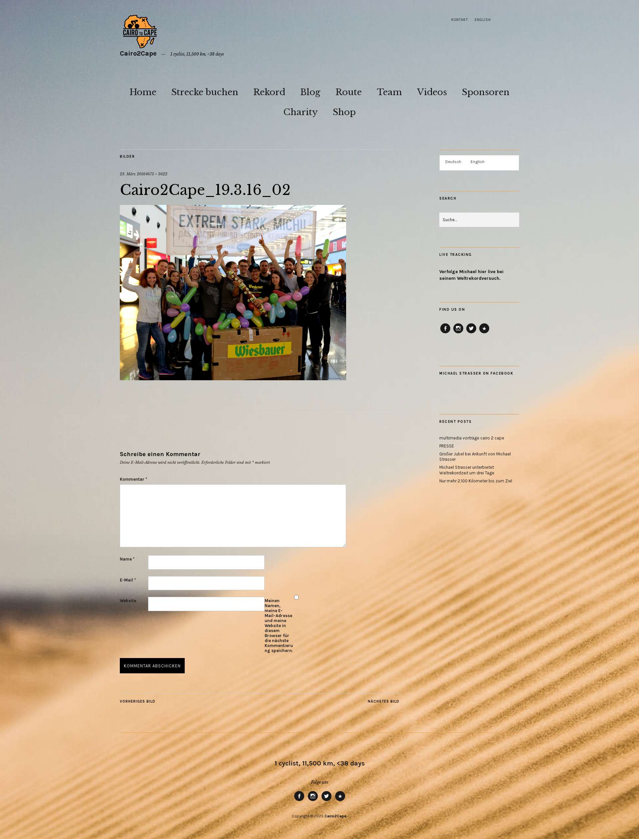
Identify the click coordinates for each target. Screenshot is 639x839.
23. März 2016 (132, 174)
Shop (344, 112)
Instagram (312, 800)
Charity (300, 112)
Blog (310, 92)
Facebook (299, 800)
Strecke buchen (204, 92)
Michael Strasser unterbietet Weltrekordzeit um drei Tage (466, 470)
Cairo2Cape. (335, 816)
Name (127, 559)
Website (128, 600)
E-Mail (128, 580)
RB (340, 800)
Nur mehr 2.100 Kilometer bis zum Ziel (475, 480)
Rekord (269, 92)
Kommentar (133, 479)
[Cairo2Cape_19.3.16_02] (233, 378)
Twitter (326, 800)
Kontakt (459, 20)
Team (389, 92)
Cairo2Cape (138, 53)
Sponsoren (486, 92)
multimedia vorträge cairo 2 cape (471, 437)
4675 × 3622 (156, 174)
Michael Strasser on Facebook (476, 373)
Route (348, 92)
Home (142, 92)
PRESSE (446, 445)
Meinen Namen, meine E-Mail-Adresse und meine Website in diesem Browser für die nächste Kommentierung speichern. (279, 625)
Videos (432, 92)
